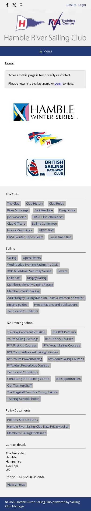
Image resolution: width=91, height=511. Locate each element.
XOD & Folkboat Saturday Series (29, 271)
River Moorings (17, 210)
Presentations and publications (56, 305)
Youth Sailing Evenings (22, 339)
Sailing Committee (44, 224)
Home (9, 63)
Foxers (62, 271)
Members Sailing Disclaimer (26, 433)
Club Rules (56, 204)
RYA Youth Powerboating (24, 359)
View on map (16, 485)
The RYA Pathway (64, 332)
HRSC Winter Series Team (25, 237)
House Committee (19, 230)
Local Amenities (60, 237)
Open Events (32, 258)
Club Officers (16, 224)
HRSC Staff (46, 230)
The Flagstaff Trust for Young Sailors (32, 392)
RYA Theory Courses (59, 339)
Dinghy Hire (67, 210)
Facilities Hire (44, 210)
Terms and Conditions (22, 311)
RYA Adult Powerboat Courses (28, 365)
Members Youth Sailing (23, 291)
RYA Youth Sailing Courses (61, 345)
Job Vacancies (16, 217)
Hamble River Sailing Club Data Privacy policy (37, 427)
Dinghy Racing (36, 278)
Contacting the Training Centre (28, 379)
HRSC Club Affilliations (48, 217)
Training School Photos (23, 399)
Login (82, 5)
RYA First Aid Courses (22, 345)
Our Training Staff (19, 386)
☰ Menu (45, 51)
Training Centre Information (26, 332)
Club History (34, 204)
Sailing (11, 258)
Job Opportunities (68, 379)
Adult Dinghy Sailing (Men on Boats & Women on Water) (45, 298)
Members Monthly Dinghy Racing (30, 285)
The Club (13, 204)
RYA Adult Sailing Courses (66, 359)
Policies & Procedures (22, 420)
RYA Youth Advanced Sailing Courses (32, 352)
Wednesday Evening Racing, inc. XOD (32, 265)
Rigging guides (17, 305)
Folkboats (14, 278)
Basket (71, 5)
